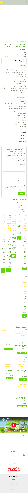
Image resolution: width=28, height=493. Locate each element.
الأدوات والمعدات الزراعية (21, 41)
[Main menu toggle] (1, 2)
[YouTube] (9, 476)
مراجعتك (22, 164)
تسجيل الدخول (14, 489)
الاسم (23, 173)
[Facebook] (18, 476)
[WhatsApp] (11, 476)
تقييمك (22, 160)
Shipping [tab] (24, 133)
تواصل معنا (14, 487)
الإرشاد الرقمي (14, 484)
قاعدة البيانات (14, 482)
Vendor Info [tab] (24, 138)
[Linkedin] (14, 476)
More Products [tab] (23, 141)
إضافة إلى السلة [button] (3, 270)
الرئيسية (14, 479)
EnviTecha (23, 204)
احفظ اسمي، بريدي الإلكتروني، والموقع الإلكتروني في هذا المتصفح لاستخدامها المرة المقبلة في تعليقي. (15, 188)
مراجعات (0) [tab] (24, 135)
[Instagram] (16, 476)
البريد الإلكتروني (21, 180)
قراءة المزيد (24, 268)
